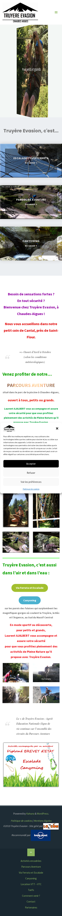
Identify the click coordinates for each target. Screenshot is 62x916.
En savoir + (31, 163)
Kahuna (30, 813)
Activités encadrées (31, 860)
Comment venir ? (31, 895)
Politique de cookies (31, 489)
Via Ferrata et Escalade (31, 872)
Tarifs (31, 890)
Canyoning (31, 241)
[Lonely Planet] (41, 835)
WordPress (42, 813)
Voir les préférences (31, 481)
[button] (57, 428)
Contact (31, 901)
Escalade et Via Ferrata (31, 158)
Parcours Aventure (31, 199)
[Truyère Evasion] (20, 12)
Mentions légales (42, 820)
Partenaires (31, 907)
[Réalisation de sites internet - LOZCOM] (51, 826)
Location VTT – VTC (31, 884)
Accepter (31, 463)
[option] (31, 71)
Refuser (31, 472)
